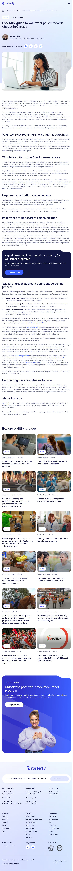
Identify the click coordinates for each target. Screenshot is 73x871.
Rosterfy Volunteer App (31, 831)
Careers (4, 825)
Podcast (51, 831)
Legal (3, 831)
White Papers (52, 825)
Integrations (29, 837)
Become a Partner (6, 828)
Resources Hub (11, 11)
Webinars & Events (54, 828)
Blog (18, 11)
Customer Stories (53, 819)
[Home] (3, 11)
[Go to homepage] (8, 3)
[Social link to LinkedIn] (28, 847)
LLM (32, 860)
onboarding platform (22, 356)
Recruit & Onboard (30, 816)
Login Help (5, 822)
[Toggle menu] (69, 3)
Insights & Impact (30, 828)
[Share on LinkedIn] (31, 46)
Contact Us (5, 819)
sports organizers (33, 327)
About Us (4, 816)
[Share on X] (36, 46)
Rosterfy (5, 403)
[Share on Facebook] (26, 46)
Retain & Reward (30, 825)
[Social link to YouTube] (33, 847)
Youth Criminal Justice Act (35, 323)
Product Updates (53, 834)
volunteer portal (58, 358)
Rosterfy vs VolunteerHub (8, 846)
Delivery (28, 834)
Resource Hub (52, 816)
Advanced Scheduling (31, 822)
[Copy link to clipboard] (40, 46)
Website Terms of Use (23, 860)
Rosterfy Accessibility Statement (11, 864)
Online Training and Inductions (34, 819)
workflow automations (33, 362)
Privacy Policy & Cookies (9, 860)
